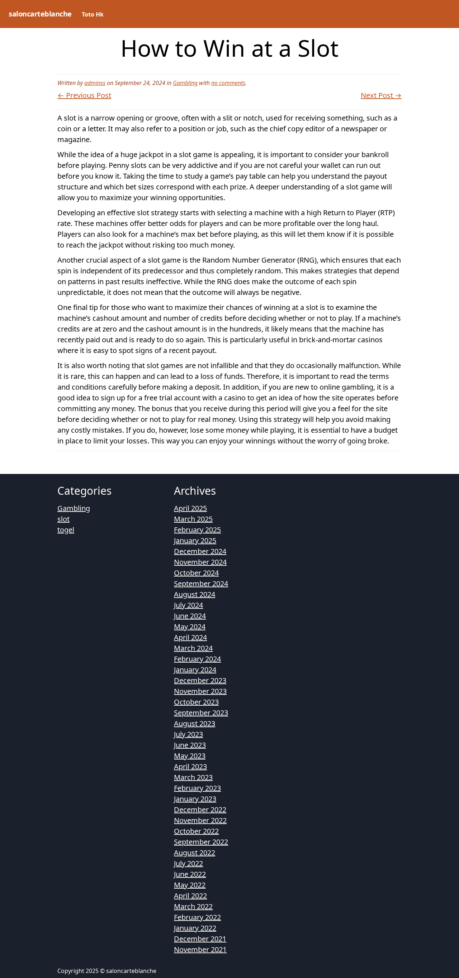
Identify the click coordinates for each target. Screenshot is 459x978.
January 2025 (195, 540)
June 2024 (190, 616)
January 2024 (195, 669)
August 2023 (194, 723)
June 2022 (190, 874)
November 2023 (200, 691)
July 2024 (188, 605)
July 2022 (188, 863)
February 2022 (197, 917)
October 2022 (196, 831)
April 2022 (190, 896)
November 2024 (200, 562)
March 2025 (193, 519)
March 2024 (193, 648)
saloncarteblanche (40, 14)
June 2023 (190, 745)
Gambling (185, 83)
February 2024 (197, 659)
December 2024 (200, 551)
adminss (94, 83)
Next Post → (381, 95)
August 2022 (194, 852)
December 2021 (200, 939)
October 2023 (196, 702)
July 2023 (188, 734)
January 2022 (195, 928)
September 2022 (201, 842)
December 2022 (200, 809)
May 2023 (189, 756)
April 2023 (190, 766)
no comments (228, 83)
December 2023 (200, 680)
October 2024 (196, 573)
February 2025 (197, 530)
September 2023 (201, 713)
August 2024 (194, 594)
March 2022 (193, 906)
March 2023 (193, 777)
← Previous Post (84, 95)
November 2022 (200, 820)
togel (65, 530)
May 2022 (189, 885)
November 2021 (200, 949)
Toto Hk (93, 14)
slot (63, 519)
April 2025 (190, 508)
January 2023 (195, 799)
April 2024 (190, 637)
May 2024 (189, 626)
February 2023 (197, 788)
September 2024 (201, 583)
